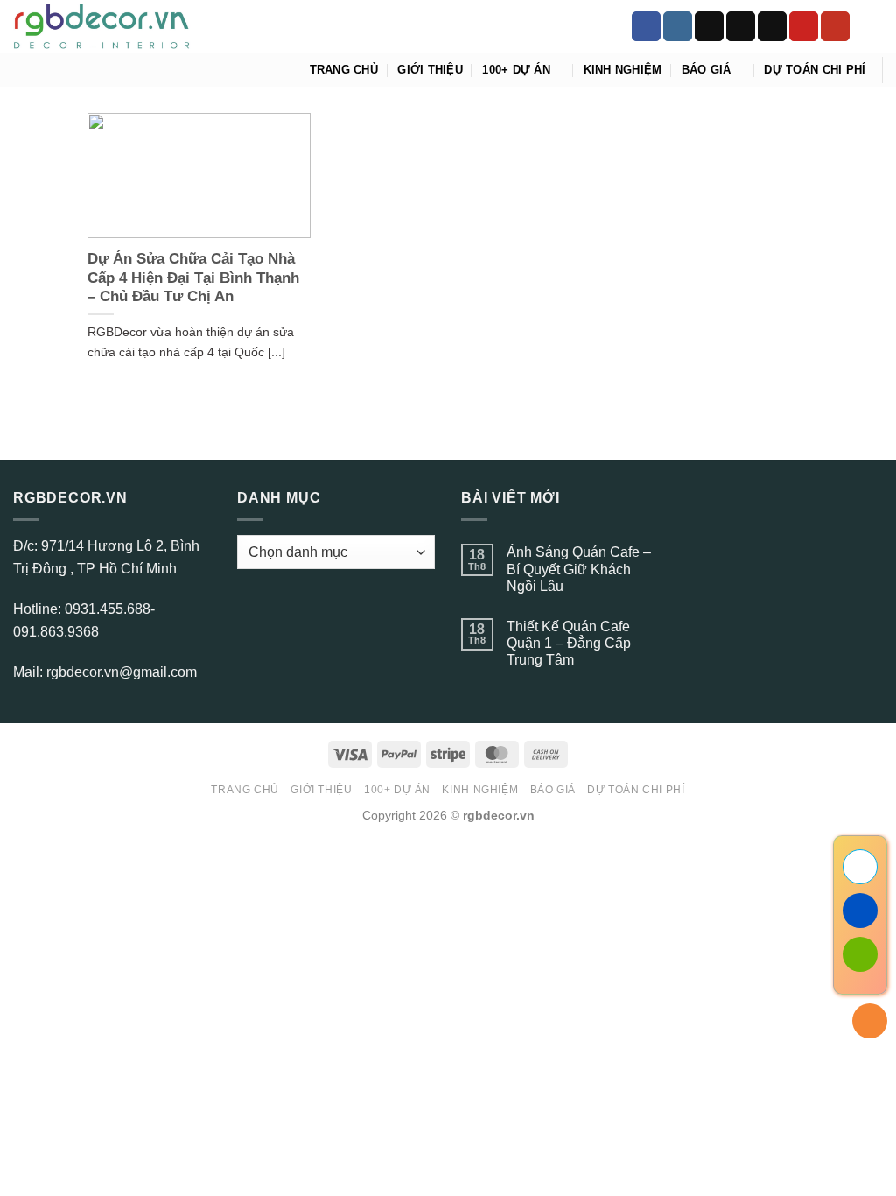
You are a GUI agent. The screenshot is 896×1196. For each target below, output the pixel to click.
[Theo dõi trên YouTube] (835, 26)
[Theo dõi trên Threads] (740, 26)
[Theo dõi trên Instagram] (677, 26)
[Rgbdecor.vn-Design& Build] (102, 27)
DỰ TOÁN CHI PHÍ (814, 69)
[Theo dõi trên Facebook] (646, 26)
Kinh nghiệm (623, 69)
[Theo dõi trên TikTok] (709, 26)
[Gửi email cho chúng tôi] (772, 26)
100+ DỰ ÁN (516, 69)
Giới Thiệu (430, 69)
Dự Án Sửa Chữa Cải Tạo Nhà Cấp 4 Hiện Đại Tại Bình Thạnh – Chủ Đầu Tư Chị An (193, 277)
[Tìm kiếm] (876, 26)
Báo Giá (707, 69)
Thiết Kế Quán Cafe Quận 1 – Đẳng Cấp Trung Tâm (569, 643)
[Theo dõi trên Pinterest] (803, 26)
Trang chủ (344, 69)
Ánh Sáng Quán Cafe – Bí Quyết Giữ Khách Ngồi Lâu (579, 569)
